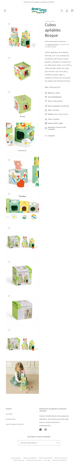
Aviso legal (47, 460)
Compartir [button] (51, 136)
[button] (5, 10)
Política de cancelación (60, 460)
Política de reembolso (30, 458)
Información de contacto (34, 460)
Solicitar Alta (10, 419)
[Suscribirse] (57, 443)
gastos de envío (53, 44)
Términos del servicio (61, 458)
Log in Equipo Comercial (15, 424)
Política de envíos (19, 460)
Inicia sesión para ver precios (55, 41)
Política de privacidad (45, 458)
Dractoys (18, 458)
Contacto (9, 414)
